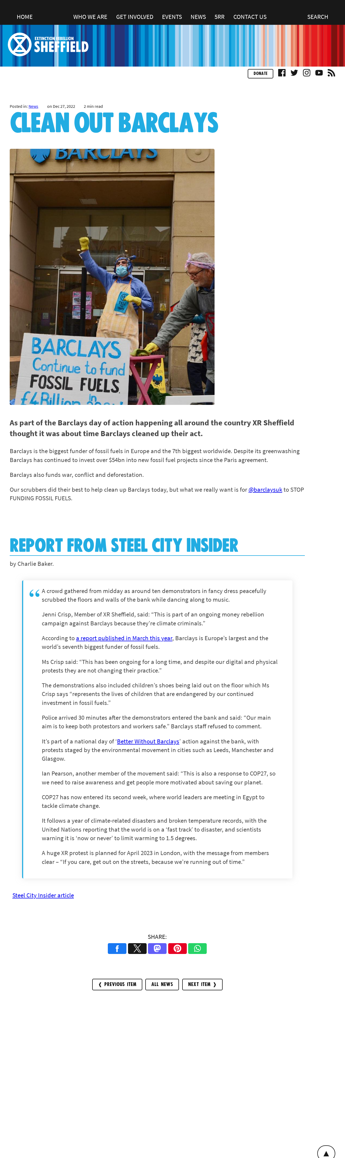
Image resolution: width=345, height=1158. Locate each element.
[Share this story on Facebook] (117, 948)
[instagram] (306, 75)
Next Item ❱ (202, 984)
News (33, 106)
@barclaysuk (265, 489)
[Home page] (48, 54)
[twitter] (294, 75)
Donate (260, 73)
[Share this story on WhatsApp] (197, 948)
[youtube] (319, 75)
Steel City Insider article (43, 895)
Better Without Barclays (148, 741)
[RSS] (331, 75)
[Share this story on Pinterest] (177, 948)
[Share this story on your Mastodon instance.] (157, 948)
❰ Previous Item (117, 984)
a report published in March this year (124, 638)
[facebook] (282, 75)
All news (162, 984)
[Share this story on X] (137, 948)
